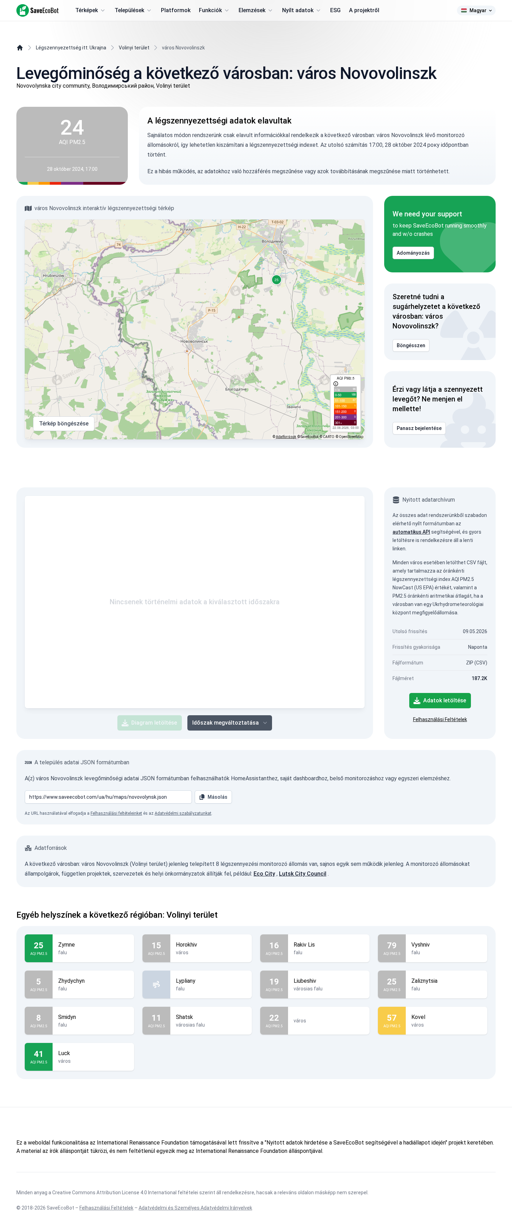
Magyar (478, 10)
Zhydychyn (71, 981)
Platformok (176, 10)
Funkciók (210, 10)
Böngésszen (411, 345)
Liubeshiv (305, 981)
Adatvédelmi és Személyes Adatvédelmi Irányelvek (195, 1208)
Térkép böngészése (63, 423)
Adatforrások (286, 437)
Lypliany (185, 981)
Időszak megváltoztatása (225, 722)
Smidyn (67, 1017)
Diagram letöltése (154, 722)
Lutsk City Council (302, 873)
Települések (129, 10)
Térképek (86, 10)
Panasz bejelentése (419, 428)
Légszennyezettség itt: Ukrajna (71, 47)
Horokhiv (186, 944)
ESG (335, 10)
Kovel (418, 1017)
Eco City (264, 873)
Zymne (66, 944)
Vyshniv (420, 944)
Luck (64, 1053)
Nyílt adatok (297, 10)
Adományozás (413, 253)
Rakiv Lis (304, 944)
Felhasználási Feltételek (440, 719)
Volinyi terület (134, 47)
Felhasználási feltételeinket (116, 813)
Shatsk (184, 1017)
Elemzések (252, 10)
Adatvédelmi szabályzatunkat (183, 813)
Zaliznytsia (424, 981)
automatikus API (411, 532)
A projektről (364, 10)
